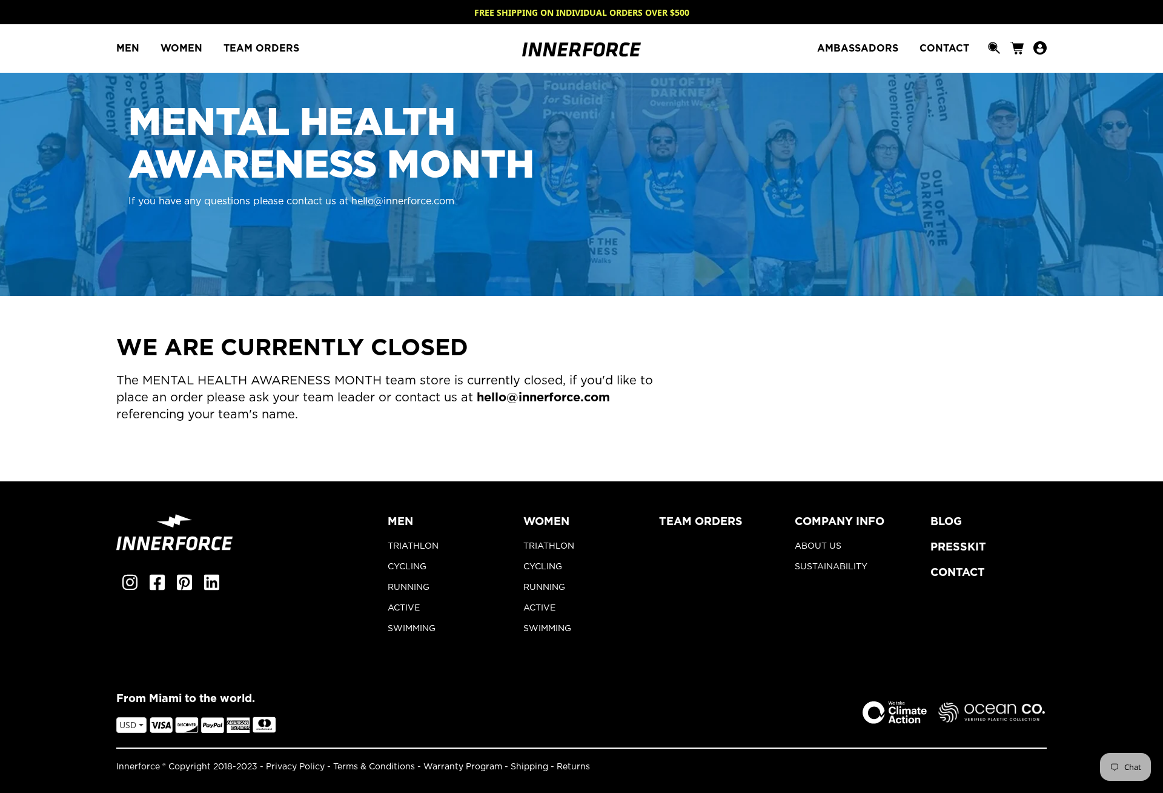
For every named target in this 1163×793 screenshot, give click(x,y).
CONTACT (944, 48)
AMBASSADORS (859, 48)
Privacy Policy (295, 767)
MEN (129, 48)
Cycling (407, 567)
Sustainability (831, 567)
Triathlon (413, 546)
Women (546, 522)
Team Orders (701, 522)
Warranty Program (462, 767)
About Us (818, 546)
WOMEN (183, 48)
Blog (946, 522)
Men (400, 522)
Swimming (412, 628)
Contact (957, 572)
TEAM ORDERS (261, 48)
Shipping (529, 767)
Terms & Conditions (374, 767)
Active (404, 608)
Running (408, 587)
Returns (573, 767)
